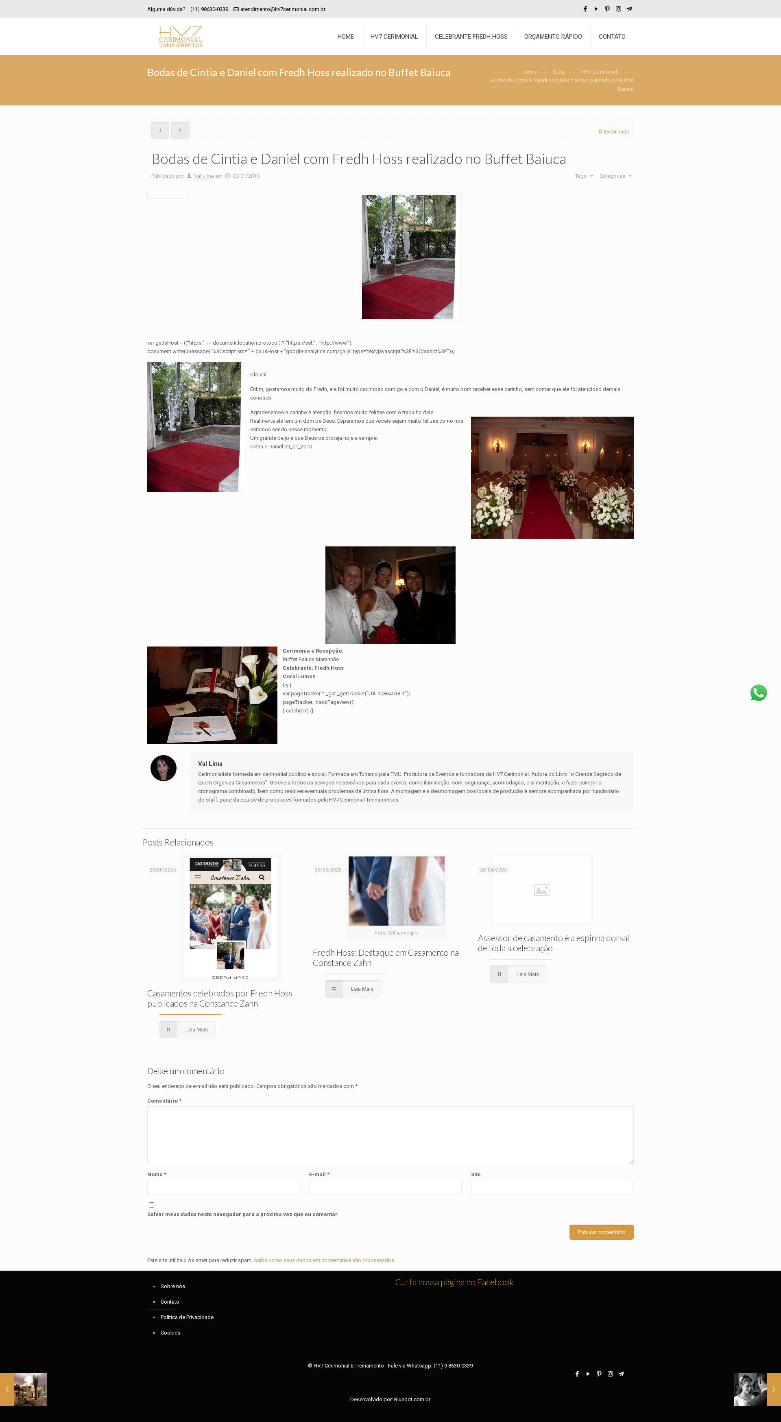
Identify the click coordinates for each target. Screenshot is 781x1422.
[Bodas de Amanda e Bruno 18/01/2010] (23, 1389)
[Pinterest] (607, 9)
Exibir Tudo (617, 132)
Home (529, 72)
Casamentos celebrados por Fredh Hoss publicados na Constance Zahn (219, 998)
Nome (156, 1174)
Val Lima (204, 176)
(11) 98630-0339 (209, 9)
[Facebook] (585, 9)
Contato (170, 1302)
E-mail (319, 1174)
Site (476, 1174)
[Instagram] (618, 9)
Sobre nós (173, 1286)
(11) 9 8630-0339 (453, 1366)
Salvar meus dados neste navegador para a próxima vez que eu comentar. (243, 1214)
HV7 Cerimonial (599, 72)
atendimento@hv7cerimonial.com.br (282, 9)
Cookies (170, 1333)
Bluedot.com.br (412, 1399)
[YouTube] (596, 9)
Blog (558, 72)
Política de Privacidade (187, 1317)
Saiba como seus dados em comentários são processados (324, 1260)
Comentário (164, 1101)
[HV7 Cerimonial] (180, 36)
